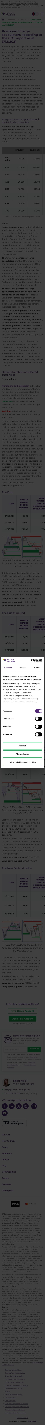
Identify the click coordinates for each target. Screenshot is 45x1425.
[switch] (38, 719)
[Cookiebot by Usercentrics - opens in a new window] (31, 660)
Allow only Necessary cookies (23, 762)
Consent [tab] (8, 667)
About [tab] (37, 667)
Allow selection (22, 754)
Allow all (22, 746)
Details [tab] (23, 667)
